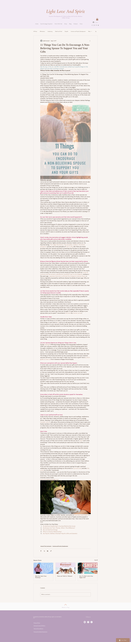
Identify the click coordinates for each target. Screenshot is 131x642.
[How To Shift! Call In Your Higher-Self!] (87, 568)
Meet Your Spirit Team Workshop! (40, 576)
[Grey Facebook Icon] (92, 25)
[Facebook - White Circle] (88, 622)
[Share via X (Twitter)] (44, 551)
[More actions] (90, 41)
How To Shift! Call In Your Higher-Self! (86, 576)
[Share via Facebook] (41, 551)
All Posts (35, 31)
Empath (66, 31)
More (89, 31)
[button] (97, 19)
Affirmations (42, 31)
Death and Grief (58, 31)
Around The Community (46, 546)
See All (96, 560)
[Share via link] (51, 551)
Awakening (50, 31)
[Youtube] (85, 622)
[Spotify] (98, 25)
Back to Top (65, 607)
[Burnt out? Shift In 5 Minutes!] (65, 568)
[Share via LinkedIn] (47, 551)
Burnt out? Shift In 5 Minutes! (64, 576)
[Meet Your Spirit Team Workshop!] (43, 568)
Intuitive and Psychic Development (78, 31)
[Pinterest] (96, 25)
